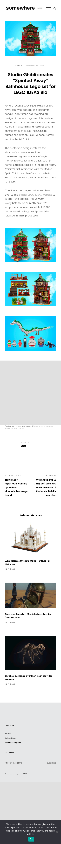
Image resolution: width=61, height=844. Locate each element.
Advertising (10, 738)
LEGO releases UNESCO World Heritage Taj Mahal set (27, 562)
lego (36, 426)
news (41, 426)
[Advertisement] (30, 393)
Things (18, 65)
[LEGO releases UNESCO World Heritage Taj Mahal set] (30, 538)
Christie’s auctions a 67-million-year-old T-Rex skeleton (28, 677)
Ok (31, 839)
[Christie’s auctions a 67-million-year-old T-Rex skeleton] (30, 653)
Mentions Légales (13, 742)
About (8, 733)
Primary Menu (49, 8)
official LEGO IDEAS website (35, 194)
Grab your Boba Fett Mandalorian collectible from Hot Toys (28, 616)
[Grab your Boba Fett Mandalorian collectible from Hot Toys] (30, 596)
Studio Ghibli (17, 428)
